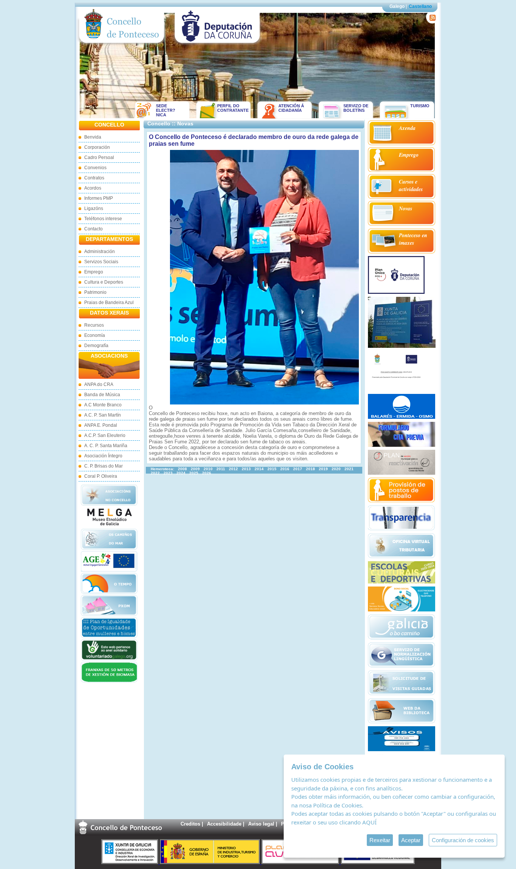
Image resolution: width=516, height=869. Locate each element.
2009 (195, 469)
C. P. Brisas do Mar (103, 466)
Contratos (94, 178)
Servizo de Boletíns (355, 108)
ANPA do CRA (98, 384)
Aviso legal (261, 824)
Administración (99, 251)
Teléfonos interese (103, 218)
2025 (193, 473)
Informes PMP (98, 198)
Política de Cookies (337, 805)
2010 (208, 469)
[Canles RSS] (431, 22)
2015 (272, 469)
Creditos (190, 824)
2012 (233, 469)
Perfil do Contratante (230, 108)
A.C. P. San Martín (102, 415)
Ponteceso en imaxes (413, 239)
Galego (397, 6)
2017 (297, 469)
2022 (155, 473)
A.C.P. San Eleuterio (104, 435)
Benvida (92, 137)
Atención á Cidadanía (291, 108)
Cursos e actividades (411, 185)
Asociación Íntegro (103, 455)
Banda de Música (102, 394)
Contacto (93, 229)
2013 (246, 469)
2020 (336, 469)
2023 (168, 473)
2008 (182, 469)
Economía (94, 335)
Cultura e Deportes (103, 282)
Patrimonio (95, 292)
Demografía (96, 345)
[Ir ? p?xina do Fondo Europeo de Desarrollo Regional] (378, 862)
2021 (349, 469)
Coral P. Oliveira (100, 476)
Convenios (95, 167)
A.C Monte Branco (103, 404)
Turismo (419, 105)
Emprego (93, 272)
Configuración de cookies (463, 840)
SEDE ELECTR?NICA (165, 110)
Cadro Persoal (99, 157)
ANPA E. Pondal (100, 425)
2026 (206, 473)
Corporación (97, 147)
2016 (284, 469)
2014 (259, 469)
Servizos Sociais (101, 261)
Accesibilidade (224, 824)
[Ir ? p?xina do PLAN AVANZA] (301, 862)
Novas (405, 208)
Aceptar (410, 840)
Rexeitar (379, 840)
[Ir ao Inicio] (122, 45)
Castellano (420, 6)
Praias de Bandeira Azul (109, 302)
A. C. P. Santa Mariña (105, 445)
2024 (180, 473)
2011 (220, 469)
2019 (323, 469)
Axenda (407, 128)
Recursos (94, 325)
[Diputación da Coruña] (217, 45)
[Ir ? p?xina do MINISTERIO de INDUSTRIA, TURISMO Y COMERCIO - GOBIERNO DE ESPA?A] (210, 862)
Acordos (92, 188)
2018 (310, 469)
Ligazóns (93, 208)
